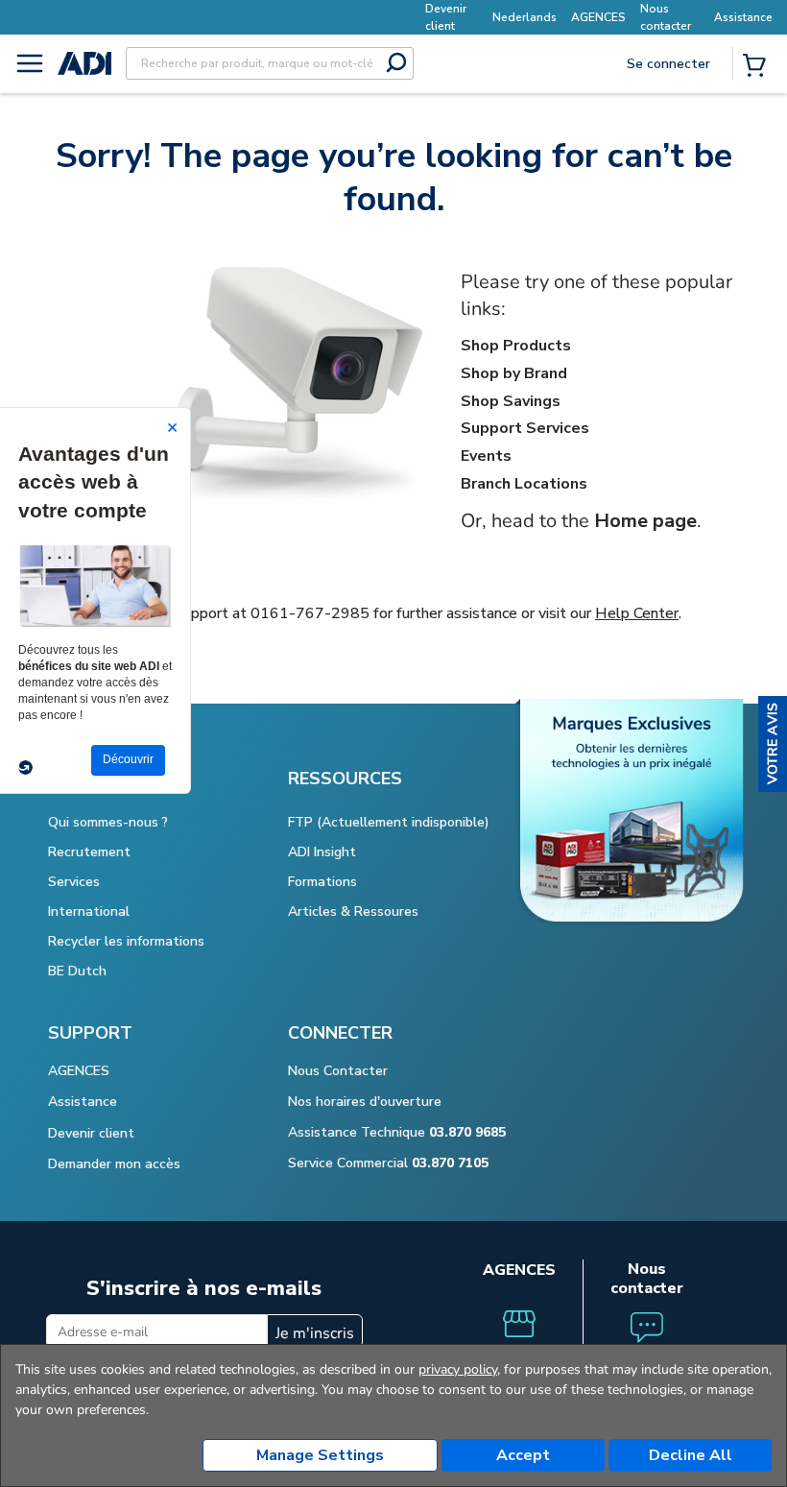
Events (486, 456)
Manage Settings (320, 1455)
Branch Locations (524, 483)
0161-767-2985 (310, 613)
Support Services (525, 428)
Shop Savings (510, 401)
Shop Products (516, 345)
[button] (772, 744)
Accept (523, 1455)
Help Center (637, 613)
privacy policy (457, 1369)
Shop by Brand (514, 373)
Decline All (690, 1455)
